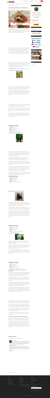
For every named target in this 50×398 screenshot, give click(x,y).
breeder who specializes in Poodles (20, 308)
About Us (9, 377)
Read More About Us (36, 17)
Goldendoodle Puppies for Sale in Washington (15, 338)
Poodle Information (15, 372)
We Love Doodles (11, 1)
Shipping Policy (21, 382)
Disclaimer (21, 377)
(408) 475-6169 (33, 378)
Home (9, 5)
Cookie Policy (21, 381)
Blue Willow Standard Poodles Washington (17, 231)
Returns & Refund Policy (11, 382)
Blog (10, 5)
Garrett (13, 341)
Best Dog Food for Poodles (18, 68)
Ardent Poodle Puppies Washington (16, 181)
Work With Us (10, 381)
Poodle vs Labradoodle (26, 68)
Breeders (12, 372)
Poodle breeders (22, 283)
